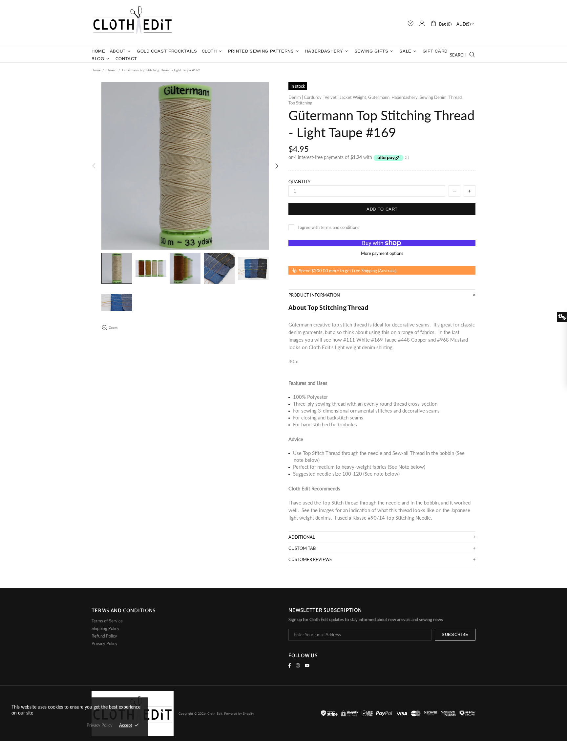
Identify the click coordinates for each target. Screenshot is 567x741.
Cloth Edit (133, 23)
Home (96, 70)
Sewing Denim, (434, 97)
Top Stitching (300, 102)
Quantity (299, 181)
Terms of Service (107, 620)
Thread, (456, 97)
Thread (111, 70)
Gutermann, (379, 97)
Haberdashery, (405, 97)
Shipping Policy (105, 628)
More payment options (382, 253)
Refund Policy (104, 636)
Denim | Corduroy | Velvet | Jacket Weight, (327, 97)
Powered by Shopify (239, 713)
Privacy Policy (104, 643)
